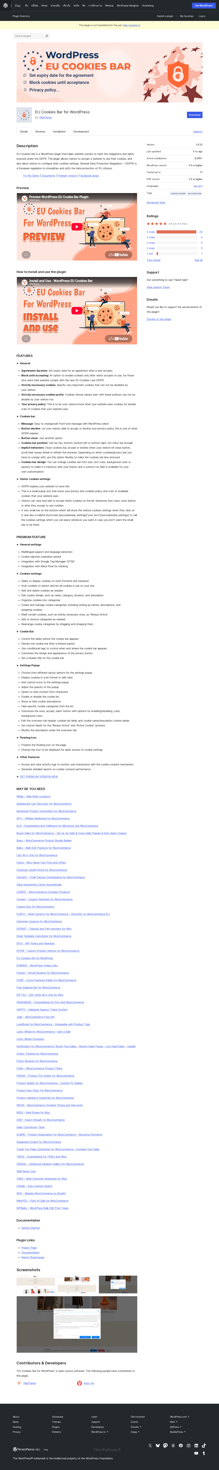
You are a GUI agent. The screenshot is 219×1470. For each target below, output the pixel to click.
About (16, 1416)
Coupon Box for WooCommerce (35, 906)
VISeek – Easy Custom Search (34, 1186)
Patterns (56, 1432)
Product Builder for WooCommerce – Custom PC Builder (50, 1083)
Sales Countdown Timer (31, 1127)
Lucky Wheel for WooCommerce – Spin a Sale (44, 1031)
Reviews (40, 131)
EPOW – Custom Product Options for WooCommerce (48, 950)
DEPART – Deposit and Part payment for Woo (44, 928)
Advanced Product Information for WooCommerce (46, 811)
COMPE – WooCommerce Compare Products (43, 892)
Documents (48, 175)
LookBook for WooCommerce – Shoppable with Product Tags (53, 1024)
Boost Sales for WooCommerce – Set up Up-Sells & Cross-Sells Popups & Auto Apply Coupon (72, 833)
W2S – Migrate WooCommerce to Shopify (41, 1193)
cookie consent (178, 193)
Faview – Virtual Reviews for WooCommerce (43, 972)
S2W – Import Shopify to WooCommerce (41, 1119)
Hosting (17, 1427)
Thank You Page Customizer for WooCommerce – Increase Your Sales (58, 1149)
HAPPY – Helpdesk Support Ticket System (42, 1009)
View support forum (158, 287)
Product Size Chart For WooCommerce (40, 1090)
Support (197, 131)
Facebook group (89, 175)
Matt (174, 1421)
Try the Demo (31, 175)
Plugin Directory (21, 16)
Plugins (56, 1427)
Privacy (17, 1432)
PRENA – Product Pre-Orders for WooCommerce (45, 1075)
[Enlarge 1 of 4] (50, 1279)
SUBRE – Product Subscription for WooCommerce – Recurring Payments (59, 1134)
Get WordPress (204, 5)
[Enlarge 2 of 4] (91, 1279)
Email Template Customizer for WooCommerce (44, 936)
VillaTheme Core (26, 1171)
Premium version (67, 175)
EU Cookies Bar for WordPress (35, 958)
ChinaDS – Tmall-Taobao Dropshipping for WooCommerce (51, 877)
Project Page (29, 1247)
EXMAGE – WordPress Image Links (37, 965)
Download (194, 114)
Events (134, 1421)
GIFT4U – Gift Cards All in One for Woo (40, 994)
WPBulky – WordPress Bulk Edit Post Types (42, 1208)
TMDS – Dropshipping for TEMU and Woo (42, 1156)
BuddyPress (178, 1432)
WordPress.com (180, 1416)
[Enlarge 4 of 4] (133, 1300)
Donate (136, 1427)
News (16, 1421)
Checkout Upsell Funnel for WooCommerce (42, 869)
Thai (45, 1449)
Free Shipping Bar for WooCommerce (38, 987)
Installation (59, 131)
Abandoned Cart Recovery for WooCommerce (44, 803)
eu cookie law (194, 193)
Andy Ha (89, 1383)
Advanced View (156, 202)
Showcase (57, 1416)
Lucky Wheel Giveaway (30, 1039)
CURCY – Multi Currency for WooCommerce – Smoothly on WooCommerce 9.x (63, 914)
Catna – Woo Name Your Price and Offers (41, 862)
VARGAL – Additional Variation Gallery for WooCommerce (50, 1164)
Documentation (30, 1252)
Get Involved (138, 1416)
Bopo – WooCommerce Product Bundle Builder (44, 840)
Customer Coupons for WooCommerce (39, 921)
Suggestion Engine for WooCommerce (39, 1141)
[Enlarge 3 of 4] (133, 1279)
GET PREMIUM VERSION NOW (39, 776)
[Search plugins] (47, 36)
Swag (135, 1432)
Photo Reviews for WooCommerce (37, 1061)
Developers (97, 1427)
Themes (56, 1421)
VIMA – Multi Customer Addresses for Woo (42, 1178)
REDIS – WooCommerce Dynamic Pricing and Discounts (50, 1105)
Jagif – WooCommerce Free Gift (36, 1017)
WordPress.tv (99, 1432)
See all (198, 260)
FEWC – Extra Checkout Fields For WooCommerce (46, 980)
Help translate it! (131, 25)
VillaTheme (45, 117)
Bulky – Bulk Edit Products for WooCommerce (44, 847)
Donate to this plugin (159, 319)
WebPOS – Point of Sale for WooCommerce (42, 1200)
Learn (94, 1416)
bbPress (176, 1427)
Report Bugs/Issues (32, 1257)
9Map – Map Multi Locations (34, 796)
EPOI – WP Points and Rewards (36, 943)
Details (24, 131)
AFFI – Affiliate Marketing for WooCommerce (43, 818)
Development (81, 131)
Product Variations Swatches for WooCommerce (45, 1097)
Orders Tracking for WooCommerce (37, 1053)
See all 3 (198, 186)
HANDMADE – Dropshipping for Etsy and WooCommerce (50, 1002)
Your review (153, 260)
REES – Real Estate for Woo (33, 1112)
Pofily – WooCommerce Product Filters (39, 1068)
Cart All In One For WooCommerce (37, 855)
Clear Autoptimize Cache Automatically (39, 884)
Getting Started (30, 1227)
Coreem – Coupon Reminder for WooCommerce (45, 899)
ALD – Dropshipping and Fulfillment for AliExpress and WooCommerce (57, 825)
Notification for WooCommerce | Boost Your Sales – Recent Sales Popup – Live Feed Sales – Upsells (76, 1046)
